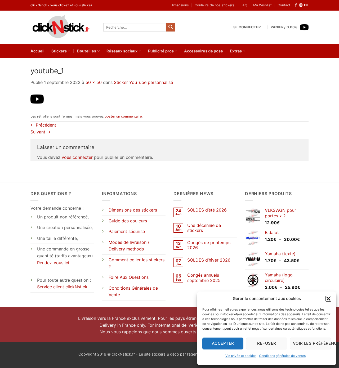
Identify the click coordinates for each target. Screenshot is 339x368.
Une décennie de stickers (204, 228)
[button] (328, 298)
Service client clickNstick (62, 286)
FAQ (243, 5)
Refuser (266, 343)
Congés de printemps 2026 (208, 245)
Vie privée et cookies (240, 356)
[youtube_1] (37, 98)
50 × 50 (94, 82)
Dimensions (180, 5)
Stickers (59, 51)
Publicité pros (161, 51)
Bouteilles (86, 51)
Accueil (37, 51)
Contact (284, 5)
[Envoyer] (170, 27)
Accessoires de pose (203, 51)
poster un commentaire (123, 116)
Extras (236, 51)
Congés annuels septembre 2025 (204, 278)
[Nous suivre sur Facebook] (295, 5)
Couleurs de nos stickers (214, 5)
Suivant (40, 131)
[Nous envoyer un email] (305, 5)
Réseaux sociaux (121, 51)
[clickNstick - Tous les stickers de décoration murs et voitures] (62, 27)
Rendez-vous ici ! (54, 262)
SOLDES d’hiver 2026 (208, 260)
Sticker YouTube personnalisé (143, 82)
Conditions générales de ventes (282, 356)
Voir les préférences (312, 343)
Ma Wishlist (262, 5)
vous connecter (77, 157)
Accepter (223, 343)
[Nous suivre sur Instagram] (300, 5)
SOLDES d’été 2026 (207, 210)
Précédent (43, 125)
